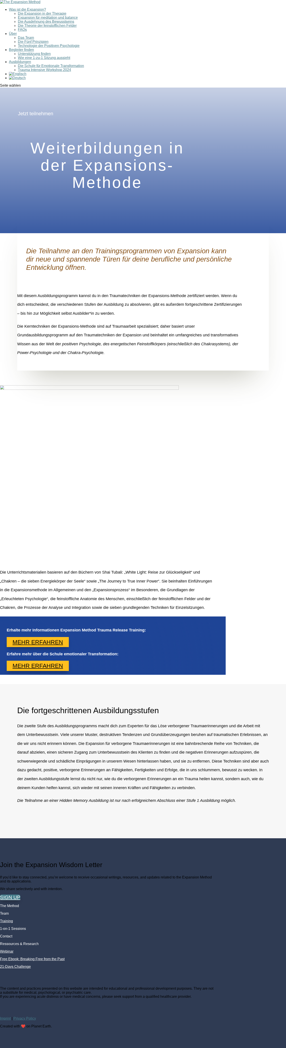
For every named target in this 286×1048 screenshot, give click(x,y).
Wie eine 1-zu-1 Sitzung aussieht (44, 58)
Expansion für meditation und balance (48, 17)
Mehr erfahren (38, 642)
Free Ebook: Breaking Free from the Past (32, 959)
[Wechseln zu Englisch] (17, 74)
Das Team (26, 38)
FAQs (22, 29)
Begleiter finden (21, 50)
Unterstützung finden (34, 54)
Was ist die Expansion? (27, 9)
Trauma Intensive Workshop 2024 (44, 70)
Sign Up (10, 897)
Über (13, 34)
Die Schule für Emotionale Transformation (51, 66)
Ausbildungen (20, 62)
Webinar (6, 951)
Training (6, 921)
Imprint (5, 1018)
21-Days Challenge (15, 966)
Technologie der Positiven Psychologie (49, 46)
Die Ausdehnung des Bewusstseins (46, 21)
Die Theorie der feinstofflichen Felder (47, 25)
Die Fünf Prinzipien (33, 42)
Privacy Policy (24, 1018)
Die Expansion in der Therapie (42, 13)
